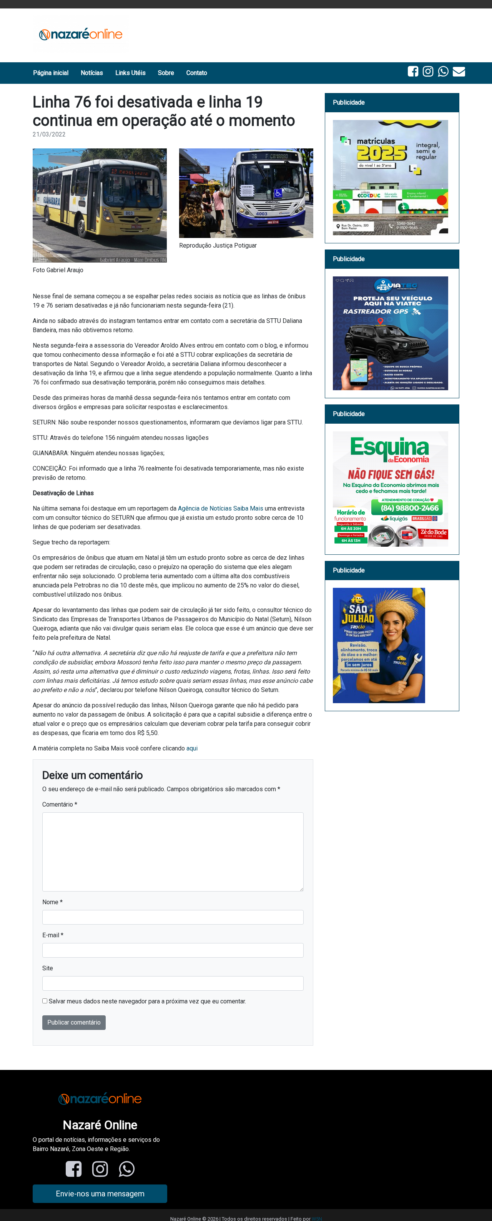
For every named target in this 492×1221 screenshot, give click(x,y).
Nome (52, 902)
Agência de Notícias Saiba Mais (220, 508)
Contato (196, 73)
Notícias (92, 73)
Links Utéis (130, 73)
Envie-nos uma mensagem (100, 1193)
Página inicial (50, 73)
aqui (192, 748)
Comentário (59, 804)
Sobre (166, 73)
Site (47, 968)
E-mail (52, 935)
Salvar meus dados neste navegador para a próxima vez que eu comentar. (147, 1001)
